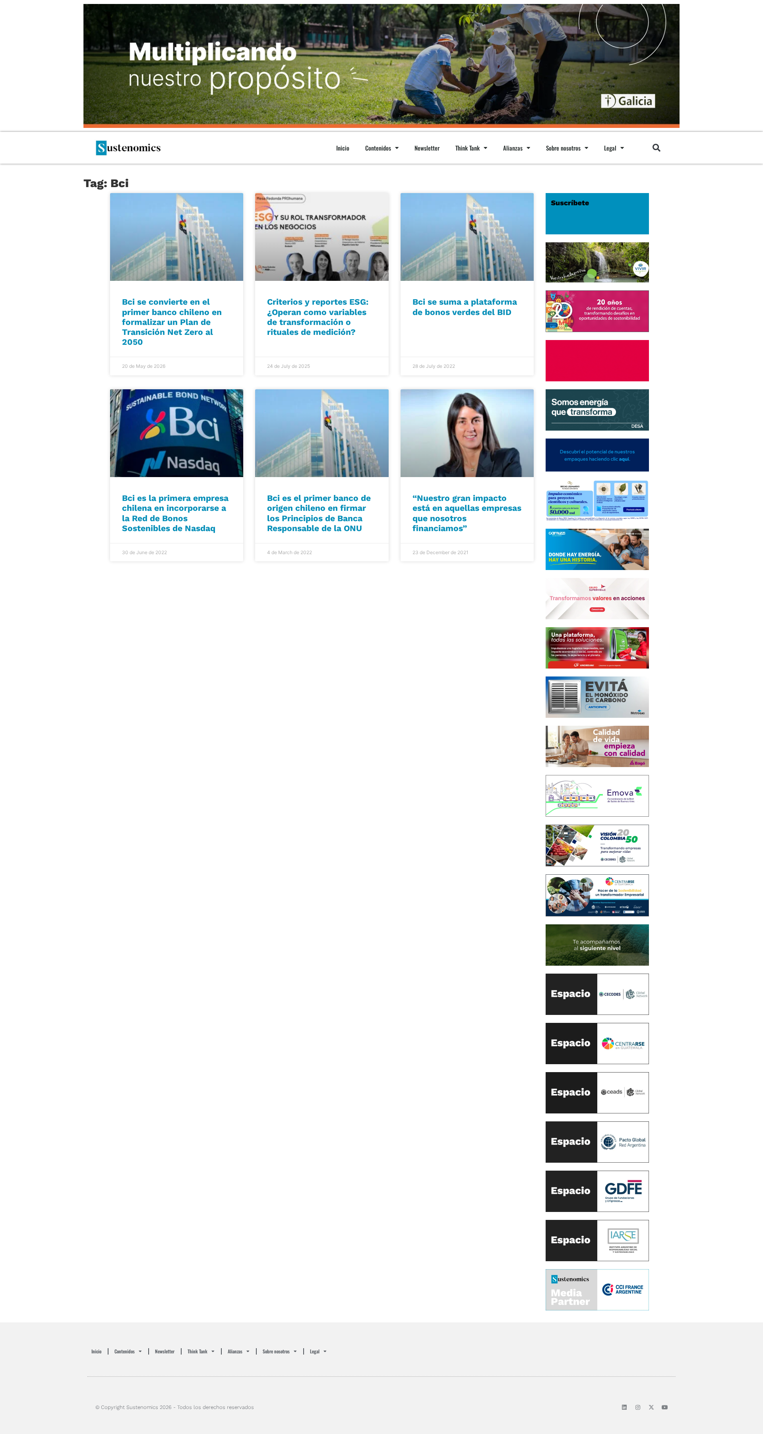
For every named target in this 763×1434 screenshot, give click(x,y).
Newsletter (427, 147)
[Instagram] (638, 1407)
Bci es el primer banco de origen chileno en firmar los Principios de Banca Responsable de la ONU (319, 513)
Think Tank (467, 147)
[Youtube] (665, 1407)
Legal (610, 147)
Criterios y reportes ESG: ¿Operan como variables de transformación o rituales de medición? (317, 317)
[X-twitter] (651, 1407)
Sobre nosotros (563, 147)
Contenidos (378, 147)
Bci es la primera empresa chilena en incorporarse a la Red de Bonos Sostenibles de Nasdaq (175, 513)
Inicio (342, 147)
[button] (656, 148)
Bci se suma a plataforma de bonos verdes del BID (464, 307)
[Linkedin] (624, 1407)
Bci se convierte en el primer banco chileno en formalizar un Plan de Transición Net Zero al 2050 (172, 322)
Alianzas (513, 147)
